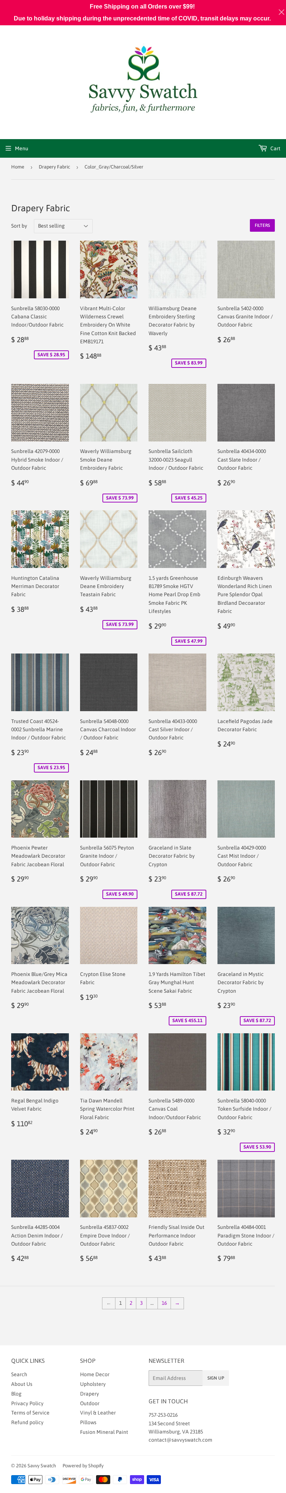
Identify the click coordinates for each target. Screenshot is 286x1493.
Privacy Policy (27, 1403)
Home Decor (94, 1374)
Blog (16, 1394)
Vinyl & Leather (98, 1413)
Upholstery (93, 1384)
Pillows (88, 1422)
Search (19, 1374)
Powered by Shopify (83, 1465)
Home (17, 167)
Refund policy (27, 1422)
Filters (262, 225)
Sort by (19, 226)
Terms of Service (30, 1413)
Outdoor (89, 1403)
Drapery (89, 1394)
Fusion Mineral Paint (104, 1432)
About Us (21, 1384)
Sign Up (215, 1378)
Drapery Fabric (54, 167)
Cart (274, 148)
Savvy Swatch (42, 1465)
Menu (21, 148)
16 (164, 1303)
